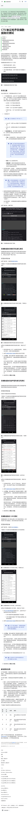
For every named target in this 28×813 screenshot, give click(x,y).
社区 (9, 805)
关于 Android (4, 805)
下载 (2, 756)
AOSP (2, 26)
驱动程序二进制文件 (5, 762)
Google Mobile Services (6, 796)
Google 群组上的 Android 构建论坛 (8, 780)
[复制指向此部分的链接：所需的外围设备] (11, 258)
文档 (2, 5)
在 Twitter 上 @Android (5, 770)
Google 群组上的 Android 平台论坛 (8, 778)
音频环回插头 (14, 261)
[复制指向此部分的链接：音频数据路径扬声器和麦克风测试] (2, 383)
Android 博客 (3, 774)
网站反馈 (3, 807)
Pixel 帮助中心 (4, 790)
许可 (17, 805)
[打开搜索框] (20, 1)
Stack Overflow (4, 798)
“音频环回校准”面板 (10, 353)
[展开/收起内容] (6, 37)
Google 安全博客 (4, 776)
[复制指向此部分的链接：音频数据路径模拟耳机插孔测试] (24, 249)
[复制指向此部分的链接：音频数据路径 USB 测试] (18, 516)
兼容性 (9, 26)
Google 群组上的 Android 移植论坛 (8, 782)
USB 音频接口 (15, 527)
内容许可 (13, 742)
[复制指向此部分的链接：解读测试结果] (11, 669)
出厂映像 (3, 760)
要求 (2, 754)
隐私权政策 (21, 805)
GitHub (2, 764)
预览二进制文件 (4, 758)
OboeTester (4, 736)
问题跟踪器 (3, 800)
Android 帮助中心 (4, 788)
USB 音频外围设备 (9, 610)
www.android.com (5, 794)
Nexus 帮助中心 (4, 792)
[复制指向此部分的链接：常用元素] (8, 90)
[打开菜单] (2, 1)
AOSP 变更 (5, 21)
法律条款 (13, 805)
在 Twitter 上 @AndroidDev (6, 772)
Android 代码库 (4, 752)
